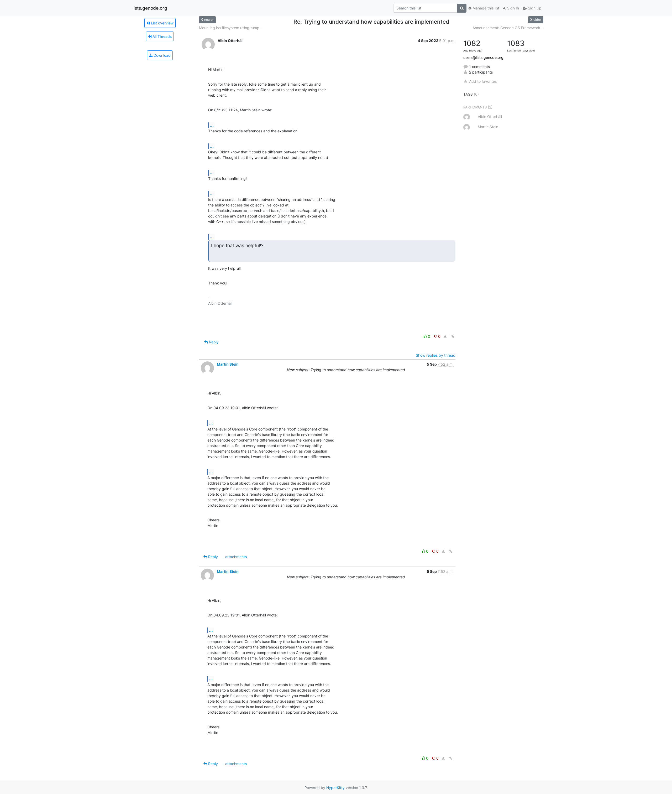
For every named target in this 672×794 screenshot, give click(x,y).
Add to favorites (483, 81)
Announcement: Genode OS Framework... (507, 27)
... (212, 125)
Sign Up (534, 8)
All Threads (161, 36)
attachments (236, 556)
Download (162, 55)
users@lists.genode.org (483, 57)
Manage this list (485, 8)
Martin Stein (228, 364)
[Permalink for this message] (452, 336)
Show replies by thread (435, 355)
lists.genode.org (150, 8)
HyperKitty (335, 787)
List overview (162, 23)
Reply (213, 342)
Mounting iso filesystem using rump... (230, 27)
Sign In (512, 8)
